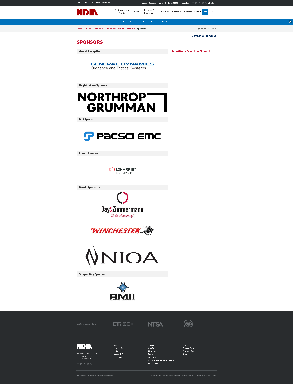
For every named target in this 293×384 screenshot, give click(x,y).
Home (79, 28)
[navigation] (160, 12)
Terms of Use (188, 351)
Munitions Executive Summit (120, 28)
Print (203, 28)
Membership (153, 357)
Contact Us (118, 347)
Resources (117, 357)
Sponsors (141, 28)
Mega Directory (154, 363)
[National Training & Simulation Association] (155, 323)
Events (150, 354)
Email (213, 28)
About (144, 3)
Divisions (152, 351)
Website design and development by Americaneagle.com (95, 375)
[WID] (188, 323)
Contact (152, 3)
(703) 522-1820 (85, 358)
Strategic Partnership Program (161, 360)
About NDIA (118, 354)
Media (160, 3)
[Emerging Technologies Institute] (123, 323)
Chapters (151, 347)
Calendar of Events (94, 28)
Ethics (115, 351)
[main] (146, 171)
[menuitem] (122, 12)
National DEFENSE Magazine (177, 3)
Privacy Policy (189, 347)
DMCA (185, 354)
